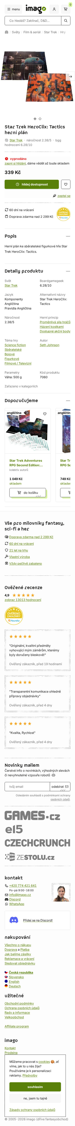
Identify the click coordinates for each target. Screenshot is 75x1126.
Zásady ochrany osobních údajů (32, 1110)
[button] (37, 236)
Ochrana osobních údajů (22, 1008)
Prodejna (11, 1053)
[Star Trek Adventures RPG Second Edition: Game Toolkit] (28, 455)
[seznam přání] (65, 184)
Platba (24, 949)
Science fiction (15, 345)
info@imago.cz (20, 895)
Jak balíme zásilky (18, 954)
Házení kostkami (52, 327)
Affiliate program (17, 1026)
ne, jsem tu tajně (35, 1098)
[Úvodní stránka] (6, 32)
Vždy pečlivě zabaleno (25, 563)
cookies (44, 1062)
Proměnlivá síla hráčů (55, 322)
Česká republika (21, 972)
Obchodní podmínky (19, 1003)
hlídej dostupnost (35, 184)
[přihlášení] (54, 9)
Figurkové (12, 359)
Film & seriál (32, 32)
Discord (15, 899)
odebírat (58, 786)
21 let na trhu (18, 550)
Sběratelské (13, 349)
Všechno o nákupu (18, 945)
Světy (16, 32)
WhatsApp (16, 904)
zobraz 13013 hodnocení (23, 600)
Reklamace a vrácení (19, 959)
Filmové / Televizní (18, 363)
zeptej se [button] (64, 196)
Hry (63, 32)
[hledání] (65, 20)
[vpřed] (70, 76)
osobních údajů (60, 799)
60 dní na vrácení (21, 544)
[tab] (35, 119)
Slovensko (16, 977)
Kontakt (10, 1048)
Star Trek (50, 32)
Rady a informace (17, 1012)
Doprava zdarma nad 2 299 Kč (31, 537)
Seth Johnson (49, 345)
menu (16, 9)
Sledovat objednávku (20, 963)
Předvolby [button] (29, 1075)
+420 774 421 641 (23, 885)
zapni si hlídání (15, 163)
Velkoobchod (14, 1017)
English (14, 982)
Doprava (11, 949)
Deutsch (15, 986)
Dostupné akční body (55, 331)
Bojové (10, 354)
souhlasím (35, 1087)
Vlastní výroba (19, 557)
